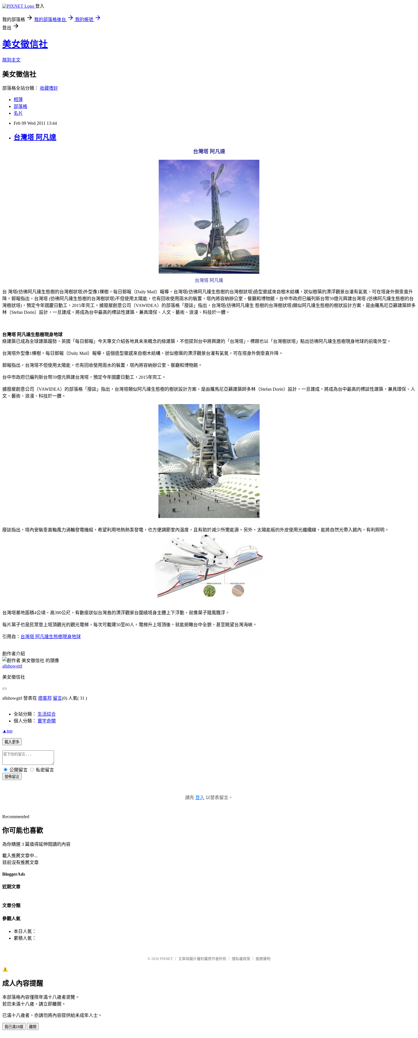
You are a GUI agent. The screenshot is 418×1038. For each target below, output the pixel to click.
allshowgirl (12, 666)
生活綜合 (47, 714)
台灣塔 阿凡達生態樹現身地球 (50, 636)
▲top (7, 730)
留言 (57, 698)
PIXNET (166, 959)
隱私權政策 (241, 959)
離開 (32, 1027)
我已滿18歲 (14, 1027)
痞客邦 (45, 698)
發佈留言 (12, 777)
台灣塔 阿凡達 (35, 137)
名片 (18, 113)
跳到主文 (11, 60)
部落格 (20, 106)
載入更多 (12, 742)
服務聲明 (263, 959)
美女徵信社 (25, 44)
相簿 (18, 99)
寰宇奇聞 (47, 720)
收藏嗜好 (49, 88)
